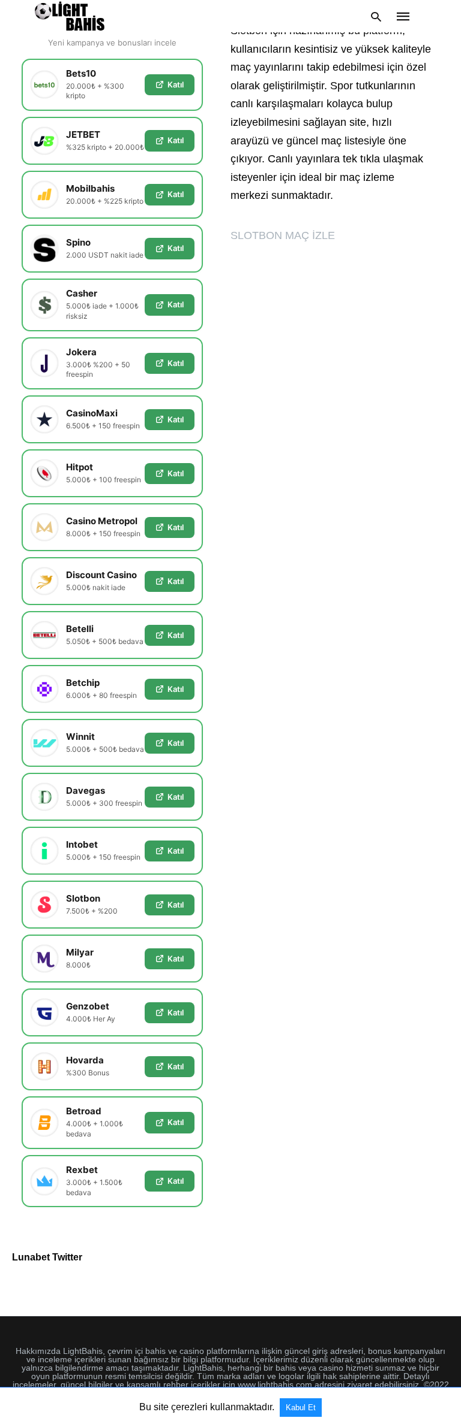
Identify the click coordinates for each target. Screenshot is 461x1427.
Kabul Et (301, 1407)
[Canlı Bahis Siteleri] (69, 16)
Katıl (175, 84)
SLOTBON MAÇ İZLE (282, 235)
